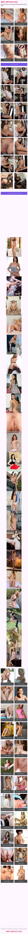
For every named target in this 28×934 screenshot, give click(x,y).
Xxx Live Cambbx (14, 64)
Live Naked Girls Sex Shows (14, 193)
